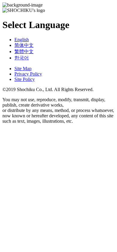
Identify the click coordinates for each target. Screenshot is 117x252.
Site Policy (24, 79)
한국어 (21, 57)
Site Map (23, 68)
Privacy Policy (28, 73)
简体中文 (24, 45)
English (21, 39)
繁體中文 (24, 51)
